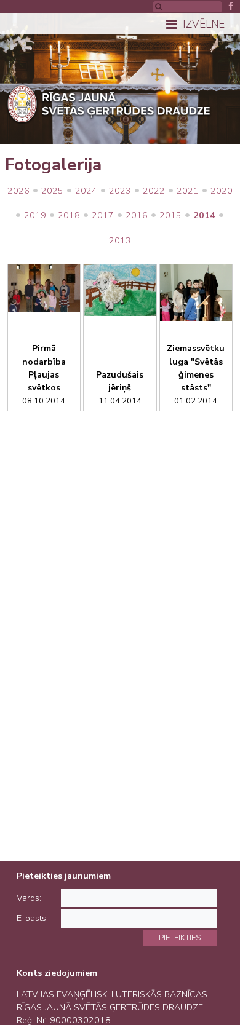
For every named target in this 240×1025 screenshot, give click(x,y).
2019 (35, 215)
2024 (86, 191)
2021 (188, 191)
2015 (170, 215)
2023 (120, 191)
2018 (69, 215)
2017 (103, 215)
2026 (18, 191)
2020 (221, 191)
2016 (137, 215)
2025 (52, 191)
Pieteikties (180, 937)
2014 (204, 215)
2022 (154, 191)
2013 (120, 241)
